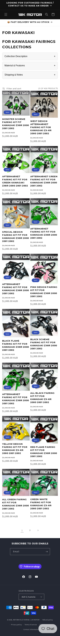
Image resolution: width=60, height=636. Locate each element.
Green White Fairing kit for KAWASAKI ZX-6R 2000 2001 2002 (40, 504)
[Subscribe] (46, 551)
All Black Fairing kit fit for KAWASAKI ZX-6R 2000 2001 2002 (42, 398)
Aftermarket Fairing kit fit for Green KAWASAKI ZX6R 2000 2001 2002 (15, 181)
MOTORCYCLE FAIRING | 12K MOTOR (26, 620)
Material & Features (30, 65)
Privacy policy (16, 625)
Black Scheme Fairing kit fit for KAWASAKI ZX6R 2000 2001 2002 (43, 344)
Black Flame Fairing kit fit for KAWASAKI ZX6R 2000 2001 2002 (15, 345)
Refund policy (48, 620)
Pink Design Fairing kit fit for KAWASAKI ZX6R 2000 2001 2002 (43, 292)
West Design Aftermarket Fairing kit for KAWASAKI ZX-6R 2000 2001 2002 (40, 127)
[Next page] (38, 530)
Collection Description (30, 56)
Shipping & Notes (30, 74)
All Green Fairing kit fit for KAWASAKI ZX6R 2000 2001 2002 (15, 504)
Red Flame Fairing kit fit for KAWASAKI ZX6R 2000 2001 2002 (43, 452)
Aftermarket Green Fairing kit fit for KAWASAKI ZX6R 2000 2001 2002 (43, 181)
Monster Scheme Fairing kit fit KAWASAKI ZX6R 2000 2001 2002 (15, 124)
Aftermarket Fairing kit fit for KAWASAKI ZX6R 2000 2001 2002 (43, 233)
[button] (6, 14)
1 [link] (22, 530)
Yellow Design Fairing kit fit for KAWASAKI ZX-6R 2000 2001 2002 (14, 449)
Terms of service (31, 625)
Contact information (31, 629)
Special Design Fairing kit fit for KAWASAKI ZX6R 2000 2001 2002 (15, 236)
